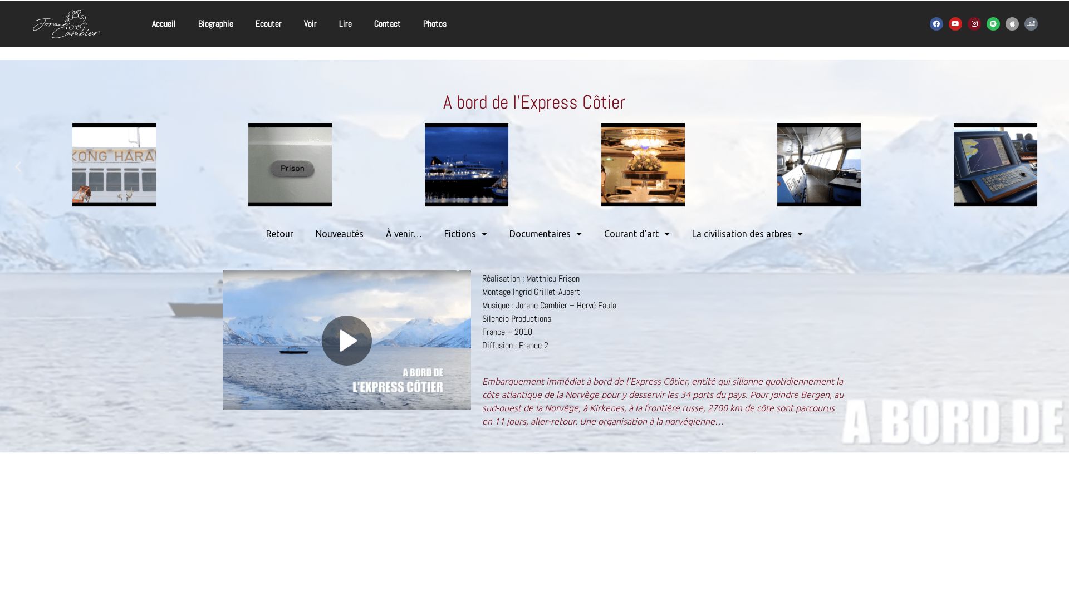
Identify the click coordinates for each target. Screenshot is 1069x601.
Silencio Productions (516, 318)
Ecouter (269, 23)
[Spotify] (993, 24)
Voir (310, 23)
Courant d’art (631, 234)
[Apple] (1012, 24)
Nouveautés (340, 234)
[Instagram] (974, 24)
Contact (387, 23)
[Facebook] (936, 24)
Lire (345, 23)
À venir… (404, 234)
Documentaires (540, 234)
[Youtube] (955, 24)
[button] (18, 167)
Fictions (460, 234)
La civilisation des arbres (742, 234)
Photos (435, 23)
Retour (279, 234)
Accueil (164, 23)
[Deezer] (1031, 24)
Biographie (215, 23)
